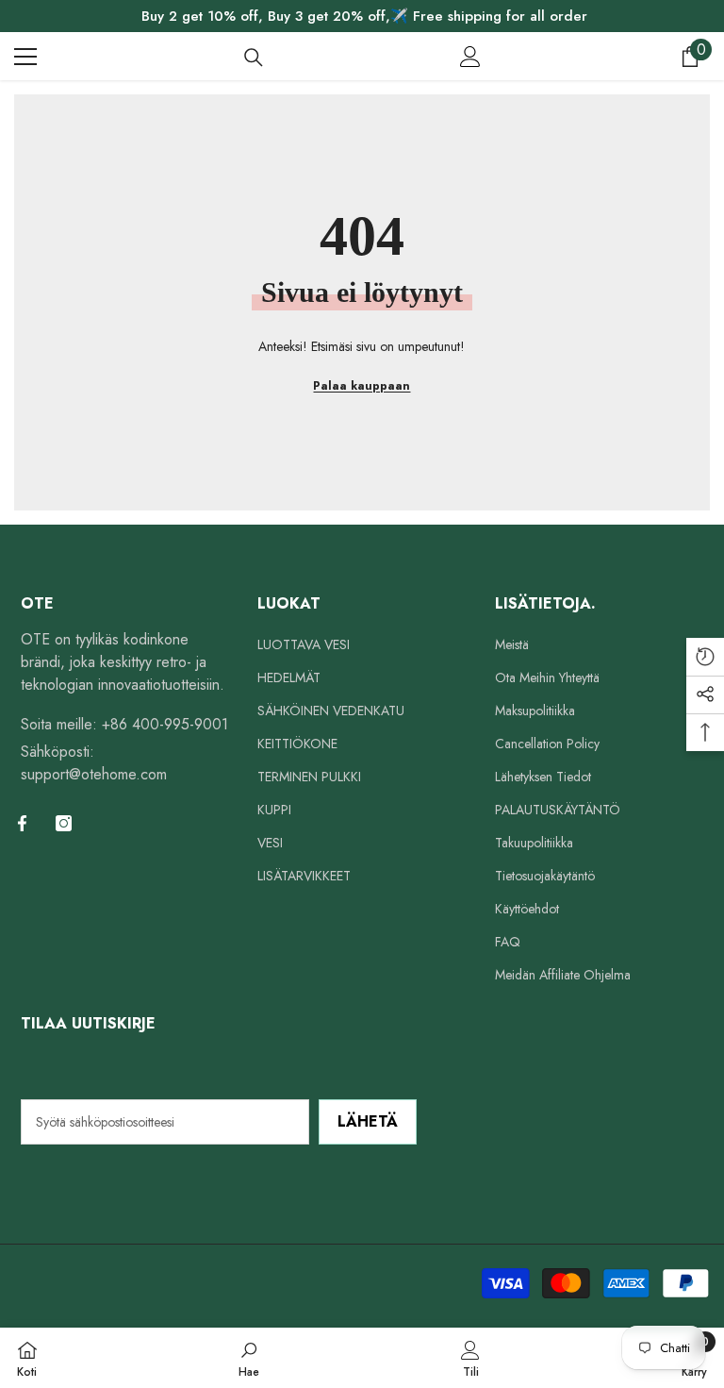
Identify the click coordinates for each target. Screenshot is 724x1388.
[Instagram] (63, 823)
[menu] (25, 56)
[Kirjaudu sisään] (470, 56)
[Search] (253, 57)
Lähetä (367, 1121)
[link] (249, 1357)
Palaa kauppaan (361, 385)
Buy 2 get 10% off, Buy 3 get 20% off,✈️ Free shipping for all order (364, 16)
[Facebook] (22, 823)
